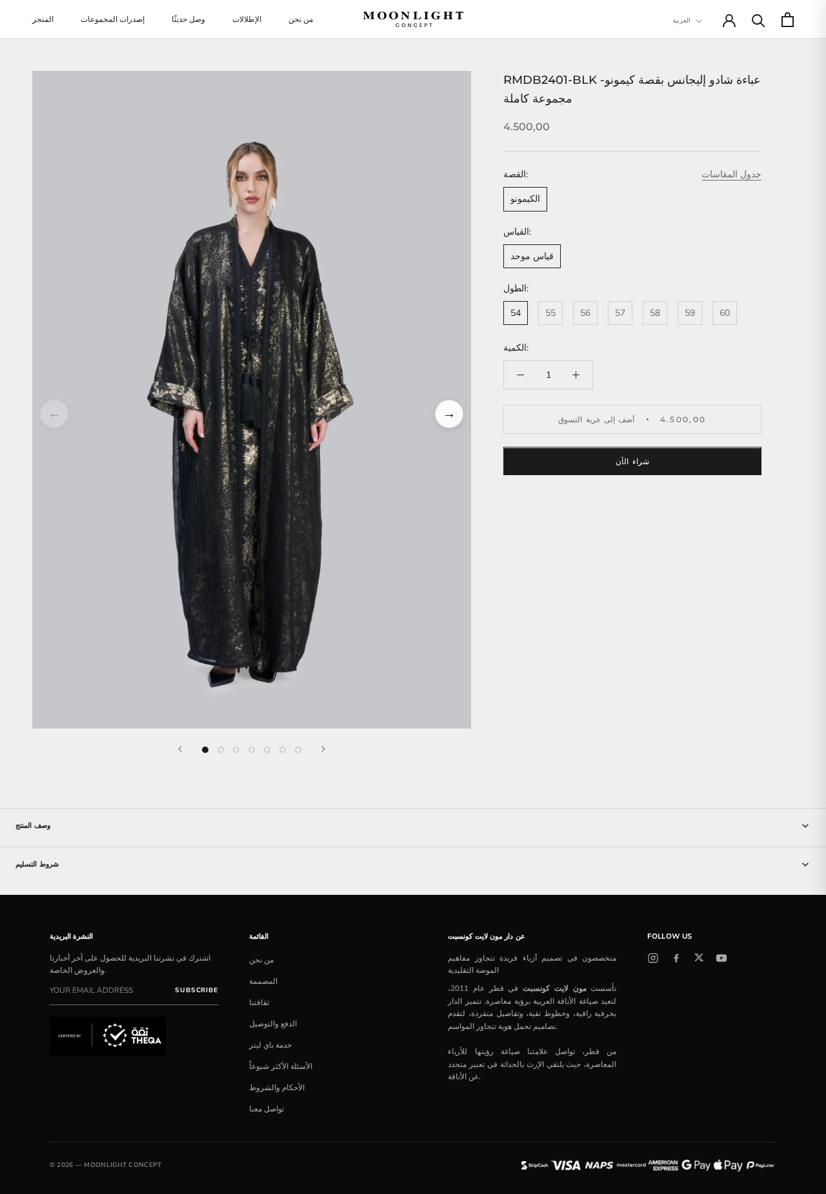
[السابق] (180, 749)
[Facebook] (676, 958)
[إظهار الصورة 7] (298, 750)
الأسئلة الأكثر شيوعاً (280, 1066)
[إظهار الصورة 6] (282, 750)
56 (585, 313)
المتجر (43, 19)
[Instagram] (653, 958)
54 (515, 313)
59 (690, 313)
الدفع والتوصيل (273, 1024)
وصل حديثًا (188, 19)
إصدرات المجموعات (113, 19)
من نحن (300, 19)
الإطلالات (246, 19)
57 (620, 313)
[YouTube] (721, 958)
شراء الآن (632, 462)
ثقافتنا (259, 1002)
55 (550, 313)
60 (725, 313)
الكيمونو (525, 199)
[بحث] (758, 19)
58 (655, 313)
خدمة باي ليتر (270, 1045)
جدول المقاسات (731, 175)
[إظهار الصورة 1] (205, 750)
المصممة (263, 981)
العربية (681, 20)
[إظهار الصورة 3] (236, 750)
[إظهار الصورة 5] (267, 750)
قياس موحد (532, 256)
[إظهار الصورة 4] (251, 750)
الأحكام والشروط (277, 1087)
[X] (699, 957)
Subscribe (196, 990)
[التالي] (323, 749)
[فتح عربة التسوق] (787, 19)
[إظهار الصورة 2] (220, 750)
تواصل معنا (266, 1109)
